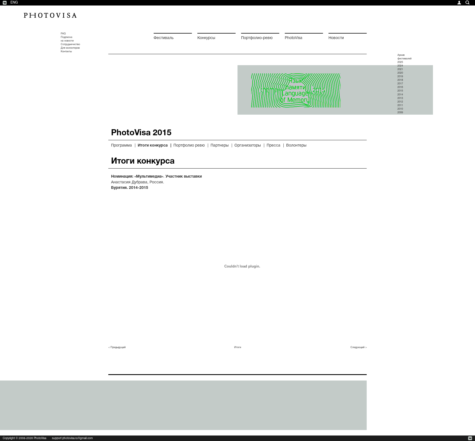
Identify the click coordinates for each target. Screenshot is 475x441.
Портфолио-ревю (257, 38)
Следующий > (358, 347)
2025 (400, 62)
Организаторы (247, 145)
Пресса (273, 145)
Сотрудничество (70, 44)
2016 (400, 87)
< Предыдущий (117, 347)
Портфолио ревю (189, 145)
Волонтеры (296, 145)
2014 (400, 95)
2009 (400, 113)
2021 (400, 69)
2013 (400, 98)
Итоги (237, 347)
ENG (14, 2)
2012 (400, 102)
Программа (121, 145)
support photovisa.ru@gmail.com (72, 438)
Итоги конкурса (153, 145)
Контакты (66, 52)
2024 (400, 66)
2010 (400, 109)
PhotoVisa (293, 38)
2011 (400, 105)
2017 (400, 84)
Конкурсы (206, 38)
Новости (336, 38)
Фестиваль (163, 38)
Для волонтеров (70, 48)
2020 (400, 73)
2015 (400, 91)
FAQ (63, 34)
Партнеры (220, 145)
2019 (400, 77)
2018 (400, 80)
